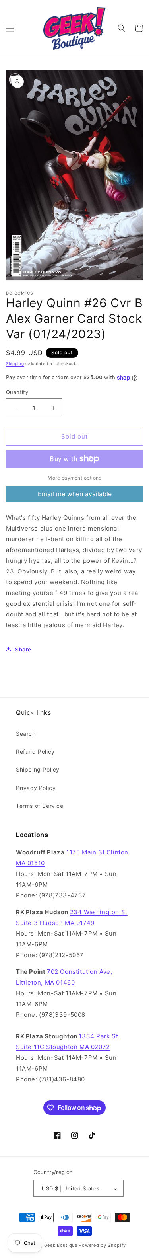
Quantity (17, 392)
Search (26, 733)
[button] (10, 28)
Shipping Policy (38, 769)
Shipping (15, 363)
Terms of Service (40, 805)
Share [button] (23, 649)
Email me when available (75, 494)
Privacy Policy (36, 787)
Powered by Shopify (102, 1245)
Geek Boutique (60, 1245)
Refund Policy (35, 751)
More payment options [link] (74, 478)
